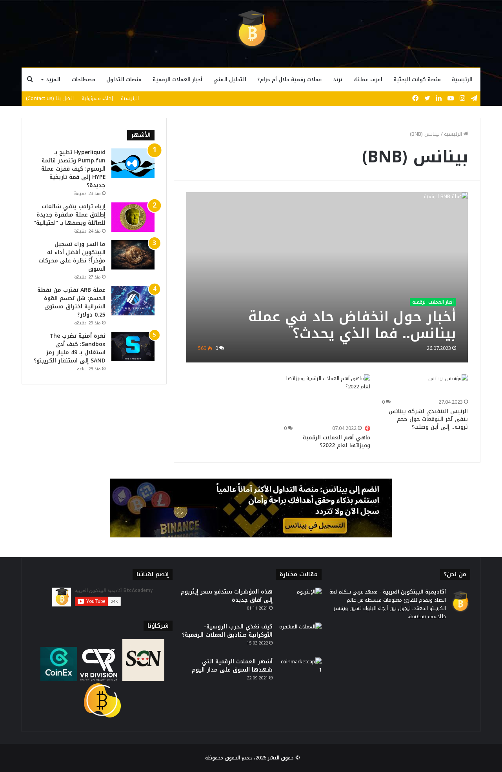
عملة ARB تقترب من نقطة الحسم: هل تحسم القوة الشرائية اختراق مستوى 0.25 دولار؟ (71, 302)
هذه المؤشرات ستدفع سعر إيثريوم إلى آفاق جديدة (227, 595)
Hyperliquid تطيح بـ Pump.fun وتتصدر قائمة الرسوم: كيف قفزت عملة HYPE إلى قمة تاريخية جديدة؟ (73, 169)
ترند (337, 79)
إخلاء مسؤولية (97, 98)
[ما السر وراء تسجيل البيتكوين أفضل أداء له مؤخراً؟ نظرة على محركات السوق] (133, 254)
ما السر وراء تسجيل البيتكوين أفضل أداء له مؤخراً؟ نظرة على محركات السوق (71, 256)
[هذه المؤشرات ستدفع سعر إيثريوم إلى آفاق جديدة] (300, 602)
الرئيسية (462, 79)
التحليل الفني (229, 79)
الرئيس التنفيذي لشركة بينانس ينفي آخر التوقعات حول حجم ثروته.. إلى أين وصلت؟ (428, 419)
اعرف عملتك (367, 79)
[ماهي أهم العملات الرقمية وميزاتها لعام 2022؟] (327, 398)
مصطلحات (83, 79)
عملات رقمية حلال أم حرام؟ (289, 79)
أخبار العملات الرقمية (177, 79)
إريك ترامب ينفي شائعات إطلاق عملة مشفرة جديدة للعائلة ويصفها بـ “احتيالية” (69, 214)
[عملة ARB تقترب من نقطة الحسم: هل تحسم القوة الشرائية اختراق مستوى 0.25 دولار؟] (133, 300)
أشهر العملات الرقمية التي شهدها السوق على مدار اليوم (232, 665)
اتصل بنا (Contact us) (50, 98)
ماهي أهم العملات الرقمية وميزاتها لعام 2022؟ (336, 441)
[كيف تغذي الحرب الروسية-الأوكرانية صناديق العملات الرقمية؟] (300, 637)
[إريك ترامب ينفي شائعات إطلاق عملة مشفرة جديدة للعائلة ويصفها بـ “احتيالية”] (133, 217)
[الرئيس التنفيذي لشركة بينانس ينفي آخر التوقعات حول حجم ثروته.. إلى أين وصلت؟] (448, 385)
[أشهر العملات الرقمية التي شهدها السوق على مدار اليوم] (300, 672)
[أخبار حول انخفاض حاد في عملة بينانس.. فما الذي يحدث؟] (327, 277)
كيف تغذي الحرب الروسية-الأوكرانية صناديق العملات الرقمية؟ (227, 630)
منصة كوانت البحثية (417, 79)
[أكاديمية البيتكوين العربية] (251, 29)
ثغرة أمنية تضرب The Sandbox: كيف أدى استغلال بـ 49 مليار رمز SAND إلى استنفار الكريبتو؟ (69, 348)
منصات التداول (124, 79)
